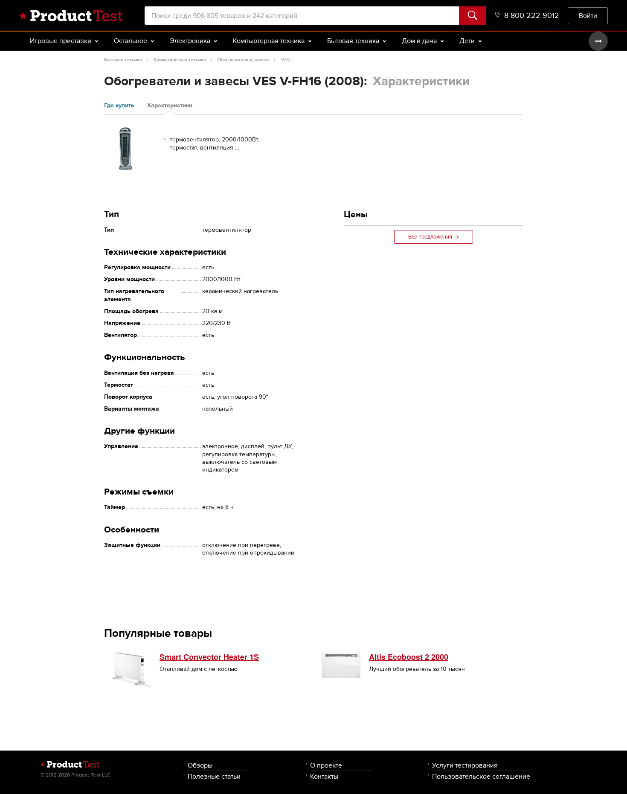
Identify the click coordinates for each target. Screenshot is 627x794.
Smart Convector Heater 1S (209, 656)
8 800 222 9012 (531, 15)
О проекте (326, 765)
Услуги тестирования (465, 765)
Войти (588, 16)
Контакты (324, 776)
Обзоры (200, 765)
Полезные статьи (214, 776)
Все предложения (430, 236)
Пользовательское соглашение (481, 776)
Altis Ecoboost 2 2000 (408, 656)
